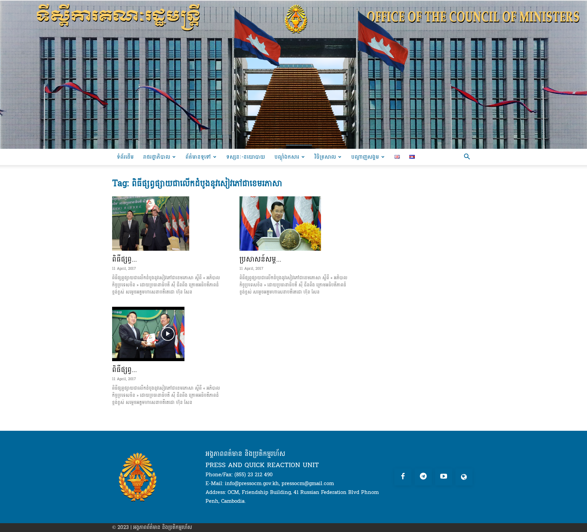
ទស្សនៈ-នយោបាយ (245, 157)
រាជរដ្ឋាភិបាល (156, 157)
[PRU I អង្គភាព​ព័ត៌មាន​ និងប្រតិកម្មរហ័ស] (293, 74)
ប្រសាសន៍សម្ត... (260, 259)
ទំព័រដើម (125, 157)
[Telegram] (423, 476)
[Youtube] (443, 476)
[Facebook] (402, 476)
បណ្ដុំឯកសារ (286, 157)
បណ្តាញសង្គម (365, 157)
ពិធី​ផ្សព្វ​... (124, 259)
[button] (467, 157)
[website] (464, 476)
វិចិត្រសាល (325, 157)
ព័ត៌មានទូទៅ (198, 157)
